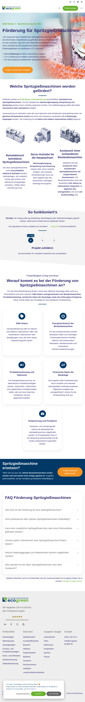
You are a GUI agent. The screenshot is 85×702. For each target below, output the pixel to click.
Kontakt (68, 631)
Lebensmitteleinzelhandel (33, 672)
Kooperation (49, 649)
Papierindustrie (29, 653)
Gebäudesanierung (10, 664)
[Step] (30, 240)
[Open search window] (59, 8)
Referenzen (48, 645)
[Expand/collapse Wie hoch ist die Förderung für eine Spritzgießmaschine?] (78, 510)
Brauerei (26, 645)
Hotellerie (27, 668)
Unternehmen (49, 637)
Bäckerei (26, 657)
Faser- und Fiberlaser (11, 656)
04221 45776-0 (70, 637)
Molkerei (26, 649)
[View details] (70, 2)
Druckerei (27, 661)
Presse (47, 657)
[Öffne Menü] (81, 8)
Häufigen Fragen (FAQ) (73, 581)
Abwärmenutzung (9, 660)
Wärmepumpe (8, 641)
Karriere (47, 653)
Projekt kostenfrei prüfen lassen (70, 472)
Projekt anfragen (70, 8)
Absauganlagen (8, 645)
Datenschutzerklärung (74, 693)
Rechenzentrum (29, 665)
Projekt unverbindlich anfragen (17, 70)
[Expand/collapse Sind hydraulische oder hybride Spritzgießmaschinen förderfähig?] (78, 519)
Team (46, 641)
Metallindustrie (29, 637)
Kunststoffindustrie (30, 641)
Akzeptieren (38, 693)
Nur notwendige (53, 693)
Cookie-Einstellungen (23, 693)
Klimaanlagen (8, 637)
